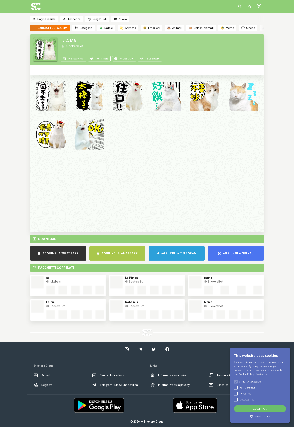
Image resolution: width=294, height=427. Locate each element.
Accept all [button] (260, 408)
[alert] (260, 385)
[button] (249, 6)
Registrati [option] (47, 384)
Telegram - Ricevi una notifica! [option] (119, 384)
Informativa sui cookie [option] (172, 375)
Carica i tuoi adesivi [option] (112, 375)
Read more (261, 374)
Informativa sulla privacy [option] (174, 384)
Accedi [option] (45, 375)
